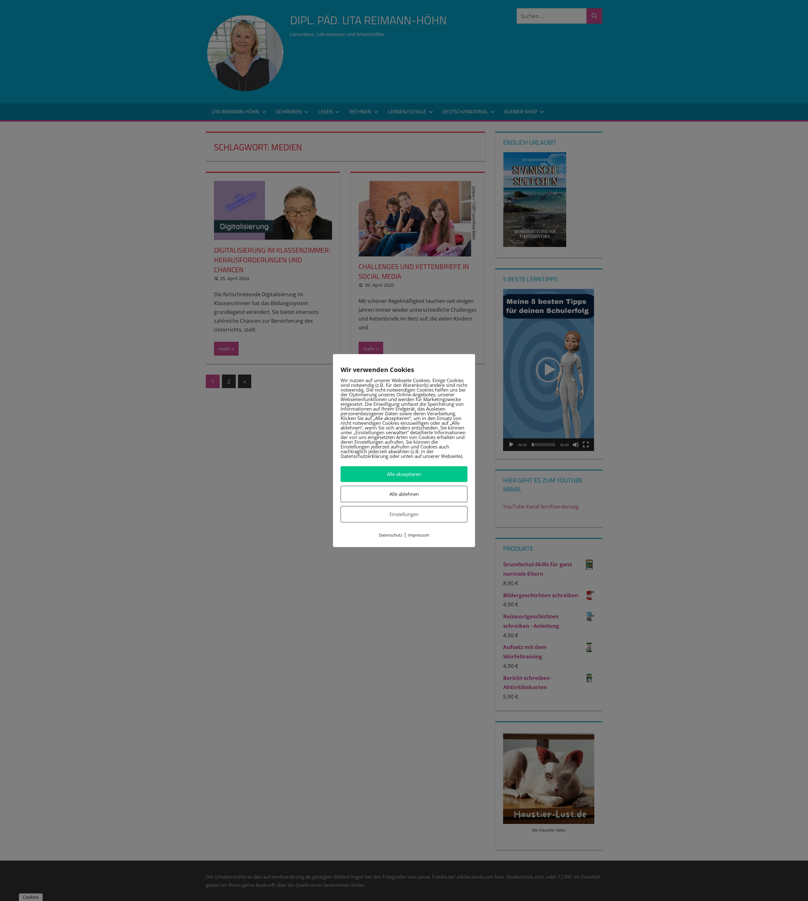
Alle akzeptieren (404, 474)
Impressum (418, 535)
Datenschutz (390, 535)
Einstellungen (404, 514)
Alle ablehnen (404, 494)
